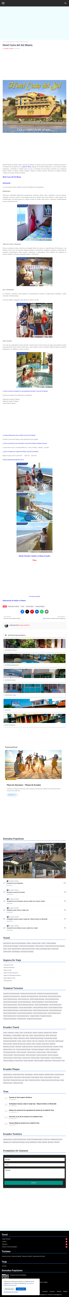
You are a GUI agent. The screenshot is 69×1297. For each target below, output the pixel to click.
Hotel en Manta (30, 606)
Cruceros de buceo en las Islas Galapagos (55, 946)
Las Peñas (35, 1074)
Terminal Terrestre (43, 996)
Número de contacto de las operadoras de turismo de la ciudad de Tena (31, 1110)
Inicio (4, 41)
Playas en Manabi (48, 1077)
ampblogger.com (58, 1294)
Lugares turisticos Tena (39, 1035)
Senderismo (52, 1043)
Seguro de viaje (7, 970)
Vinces (63, 1060)
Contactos (52, 1291)
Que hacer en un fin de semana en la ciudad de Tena (25, 1116)
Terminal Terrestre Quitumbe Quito (26, 1004)
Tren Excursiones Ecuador (9, 1052)
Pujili (33, 1041)
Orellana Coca (21, 1038)
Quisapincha (41, 1041)
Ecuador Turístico (9, 48)
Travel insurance (8, 980)
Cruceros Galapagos (51, 943)
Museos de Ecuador (8, 1038)
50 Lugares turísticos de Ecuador (16, 892)
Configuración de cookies (11, 1292)
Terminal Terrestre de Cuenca (55, 1007)
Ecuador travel (54, 948)
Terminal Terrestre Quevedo (51, 1002)
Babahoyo (34, 1244)
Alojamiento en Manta (13, 606)
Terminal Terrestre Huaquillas (10, 1002)
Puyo (36, 1041)
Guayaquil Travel (48, 1032)
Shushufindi (18, 1046)
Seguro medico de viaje (9, 978)
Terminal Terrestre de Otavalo (40, 1013)
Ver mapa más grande (34, 596)
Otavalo (27, 1038)
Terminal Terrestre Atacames (10, 999)
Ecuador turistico (7, 951)
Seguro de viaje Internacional (11, 972)
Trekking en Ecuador (55, 1049)
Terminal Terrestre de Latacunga (41, 1010)
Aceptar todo (21, 1289)
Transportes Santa (21, 1018)
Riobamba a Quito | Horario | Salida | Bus (18, 910)
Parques (19, 1041)
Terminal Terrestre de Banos (26, 1007)
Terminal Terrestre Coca (23, 999)
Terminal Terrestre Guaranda (52, 999)
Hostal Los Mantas (9, 725)
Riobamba (28, 1043)
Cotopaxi (16, 1032)
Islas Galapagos (16, 951)
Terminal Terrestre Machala (24, 1002)
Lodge (23, 1035)
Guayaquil (40, 1032)
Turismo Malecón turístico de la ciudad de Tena (24, 1123)
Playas (41, 1077)
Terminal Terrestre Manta (38, 1002)
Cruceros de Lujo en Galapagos (10, 946)
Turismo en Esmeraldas (19, 1055)
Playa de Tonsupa (26, 1077)
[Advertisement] (34, 21)
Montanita (41, 1074)
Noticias (4, 1266)
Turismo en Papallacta (8, 1060)
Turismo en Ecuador (8, 1055)
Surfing (61, 1046)
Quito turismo (51, 1041)
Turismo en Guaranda (41, 1055)
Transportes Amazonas (45, 1016)
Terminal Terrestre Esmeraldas (37, 999)
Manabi (47, 1035)
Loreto (26, 1035)
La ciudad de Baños (16, 1035)
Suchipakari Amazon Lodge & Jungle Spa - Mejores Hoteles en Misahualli (27, 919)
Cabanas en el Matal (27, 1256)
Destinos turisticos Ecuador (28, 948)
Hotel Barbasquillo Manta (11, 665)
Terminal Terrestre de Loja (55, 1010)
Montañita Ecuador (49, 1074)
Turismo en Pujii (19, 1060)
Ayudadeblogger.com (42, 1294)
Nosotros (59, 1291)
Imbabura (54, 1032)
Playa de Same (17, 1077)
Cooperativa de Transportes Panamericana (47, 993)
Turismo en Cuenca (41, 1052)
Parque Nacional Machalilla (10, 1041)
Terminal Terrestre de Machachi (25, 1013)
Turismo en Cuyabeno (52, 1052)
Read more (11, 795)
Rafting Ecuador (59, 1041)
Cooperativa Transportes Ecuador (11, 993)
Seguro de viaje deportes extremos (12, 975)
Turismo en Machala (45, 1057)
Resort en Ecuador (7, 1043)
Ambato (5, 1032)
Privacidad (44, 1291)
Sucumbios (56, 1046)
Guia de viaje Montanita (31, 1142)
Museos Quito (53, 1035)
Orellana (15, 1038)
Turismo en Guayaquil (53, 1055)
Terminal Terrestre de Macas (10, 1013)
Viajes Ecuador (48, 1060)
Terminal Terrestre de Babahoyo (11, 1007)
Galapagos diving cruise (56, 1139)
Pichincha (29, 1041)
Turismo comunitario (21, 1052)
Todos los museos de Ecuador (23, 1049)
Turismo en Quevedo (28, 1060)
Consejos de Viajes (36, 943)
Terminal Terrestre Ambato (54, 996)
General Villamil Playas (18, 1074)
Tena (14, 1049)
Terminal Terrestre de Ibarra (25, 1010)
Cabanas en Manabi (16, 1256)
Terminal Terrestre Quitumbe (10, 1004)
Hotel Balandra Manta (10, 650)
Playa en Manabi (35, 1077)
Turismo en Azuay (31, 1052)
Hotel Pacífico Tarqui (10, 695)
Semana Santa (45, 1043)
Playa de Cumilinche (8, 1077)
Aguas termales (7, 943)
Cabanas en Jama (6, 1256)
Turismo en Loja (26, 1057)
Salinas (34, 1043)
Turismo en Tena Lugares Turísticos (20, 1097)
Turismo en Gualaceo (31, 1055)
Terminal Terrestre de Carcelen (40, 1007)
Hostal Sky (7, 710)
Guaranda (35, 1032)
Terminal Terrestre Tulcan (55, 1004)
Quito (46, 1041)
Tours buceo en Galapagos (27, 951)
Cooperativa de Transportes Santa (11, 996)
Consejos (28, 943)
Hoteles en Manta (10, 41)
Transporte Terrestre (34, 1016)
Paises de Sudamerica (9, 967)
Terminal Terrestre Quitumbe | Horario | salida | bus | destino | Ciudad (26, 901)
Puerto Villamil (6, 1080)
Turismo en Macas (35, 1057)
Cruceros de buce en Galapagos (26, 946)
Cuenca (9, 948)
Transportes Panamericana (10, 1018)
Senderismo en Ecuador (9, 1046)
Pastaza (24, 1041)
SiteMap (65, 1291)
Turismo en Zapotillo (39, 1060)
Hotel (22, 606)
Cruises (5, 948)
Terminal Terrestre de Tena (9, 1016)
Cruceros (43, 943)
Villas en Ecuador (56, 1060)
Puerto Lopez (56, 1077)
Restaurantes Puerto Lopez (19, 1043)
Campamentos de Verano (39, 1256)
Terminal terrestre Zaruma (23, 1016)
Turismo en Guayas (8, 1057)
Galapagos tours (7, 1142)
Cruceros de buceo (39, 946)
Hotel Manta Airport (10, 680)
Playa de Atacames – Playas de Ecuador (24, 785)
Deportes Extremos (16, 948)
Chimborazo (11, 1032)
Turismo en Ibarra (17, 1057)
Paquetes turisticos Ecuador (37, 1038)
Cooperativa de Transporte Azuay (28, 993)
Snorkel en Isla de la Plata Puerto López (43, 1046)
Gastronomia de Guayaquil (18, 1142)
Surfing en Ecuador (7, 1049)
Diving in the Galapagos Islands (43, 948)
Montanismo (51, 1142)
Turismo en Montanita (56, 1057)
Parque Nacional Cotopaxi (50, 1038)
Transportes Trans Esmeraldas (34, 1018)
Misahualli (44, 1142)
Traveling (47, 1049)
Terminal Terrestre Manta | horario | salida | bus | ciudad (22, 928)
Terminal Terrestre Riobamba (14, 883)
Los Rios (31, 1035)
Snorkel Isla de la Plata (27, 1046)
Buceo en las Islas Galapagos (19, 943)
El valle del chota (28, 1032)
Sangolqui (38, 1043)
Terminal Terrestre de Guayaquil (11, 1010)
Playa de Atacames (59, 1074)
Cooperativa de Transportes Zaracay (29, 996)
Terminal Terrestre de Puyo (54, 1013)
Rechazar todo (9, 1289)
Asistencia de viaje (8, 965)
